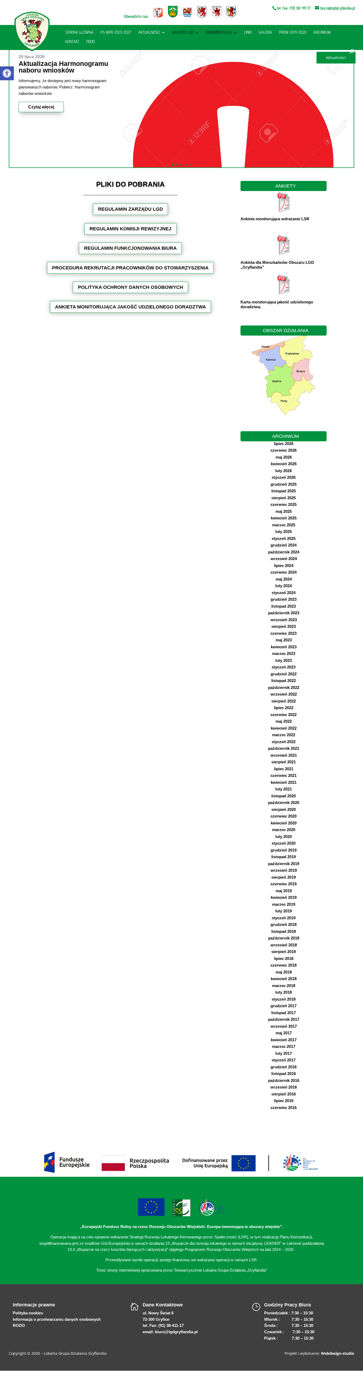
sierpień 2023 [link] (283, 626)
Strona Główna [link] (79, 33)
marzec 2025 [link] (283, 525)
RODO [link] (90, 42)
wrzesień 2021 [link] (284, 755)
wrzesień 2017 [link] (284, 1026)
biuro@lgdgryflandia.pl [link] (176, 1332)
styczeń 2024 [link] (284, 592)
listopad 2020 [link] (283, 796)
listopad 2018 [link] (283, 931)
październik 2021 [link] (283, 748)
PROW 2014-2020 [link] (292, 33)
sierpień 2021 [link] (283, 762)
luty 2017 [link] (283, 1053)
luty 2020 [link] (283, 836)
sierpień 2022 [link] (283, 701)
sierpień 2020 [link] (283, 809)
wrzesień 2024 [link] (284, 558)
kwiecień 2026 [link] (284, 464)
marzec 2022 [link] (283, 735)
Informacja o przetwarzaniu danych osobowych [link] (57, 1319)
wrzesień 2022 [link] (284, 694)
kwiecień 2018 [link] (284, 978)
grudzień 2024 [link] (284, 545)
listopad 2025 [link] (283, 491)
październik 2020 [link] (283, 802)
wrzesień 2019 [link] (284, 870)
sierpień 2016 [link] (283, 1094)
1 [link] (172, 165)
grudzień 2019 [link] (284, 850)
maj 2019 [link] (284, 890)
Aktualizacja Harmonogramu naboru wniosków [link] (63, 67)
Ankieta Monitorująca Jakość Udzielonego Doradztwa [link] (130, 307)
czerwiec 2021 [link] (284, 775)
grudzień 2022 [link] (284, 674)
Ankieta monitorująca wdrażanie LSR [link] (274, 219)
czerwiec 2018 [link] (284, 965)
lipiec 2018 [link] (283, 958)
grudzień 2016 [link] (284, 1067)
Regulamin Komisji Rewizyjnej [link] (130, 228)
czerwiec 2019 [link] (284, 884)
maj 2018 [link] (284, 972)
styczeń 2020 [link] (284, 843)
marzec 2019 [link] (283, 904)
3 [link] (181, 165)
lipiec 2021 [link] (283, 769)
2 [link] (177, 165)
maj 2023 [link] (284, 640)
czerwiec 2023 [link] (284, 633)
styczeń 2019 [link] (284, 918)
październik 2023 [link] (283, 613)
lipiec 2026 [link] (283, 443)
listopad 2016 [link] (283, 1073)
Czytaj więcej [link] (41, 107)
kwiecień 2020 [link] (284, 823)
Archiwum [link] (322, 33)
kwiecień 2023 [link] (284, 647)
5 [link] (191, 165)
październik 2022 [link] (283, 687)
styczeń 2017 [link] (284, 1060)
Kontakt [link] (72, 42)
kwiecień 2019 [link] (284, 897)
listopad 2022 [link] (283, 680)
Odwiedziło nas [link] (136, 16)
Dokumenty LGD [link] (219, 33)
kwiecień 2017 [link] (284, 1040)
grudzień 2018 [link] (284, 924)
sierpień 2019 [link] (283, 877)
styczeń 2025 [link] (284, 538)
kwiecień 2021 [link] (284, 782)
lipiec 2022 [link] (283, 707)
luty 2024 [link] (283, 585)
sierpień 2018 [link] (283, 951)
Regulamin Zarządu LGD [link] (130, 209)
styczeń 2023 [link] (284, 667)
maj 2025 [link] (284, 511)
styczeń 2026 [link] (284, 477)
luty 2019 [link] (283, 911)
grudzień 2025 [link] (284, 484)
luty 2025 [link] (283, 531)
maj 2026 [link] (284, 457)
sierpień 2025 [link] (283, 498)
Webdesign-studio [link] (337, 1353)
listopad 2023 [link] (283, 606)
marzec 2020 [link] (283, 829)
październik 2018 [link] (283, 938)
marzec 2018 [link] (283, 985)
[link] (7, 73)
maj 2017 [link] (284, 1033)
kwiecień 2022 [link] (284, 728)
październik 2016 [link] (283, 1080)
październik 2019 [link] (283, 863)
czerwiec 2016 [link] (284, 1107)
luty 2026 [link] (283, 470)
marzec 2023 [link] (283, 653)
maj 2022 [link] (284, 721)
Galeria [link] (265, 33)
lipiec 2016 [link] (283, 1100)
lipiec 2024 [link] (283, 565)
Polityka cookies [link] (28, 1313)
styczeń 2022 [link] (284, 741)
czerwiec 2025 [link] (284, 504)
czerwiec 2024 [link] (284, 572)
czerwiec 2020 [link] (284, 816)
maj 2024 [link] (284, 579)
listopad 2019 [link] (283, 856)
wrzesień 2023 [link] (284, 619)
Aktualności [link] (149, 33)
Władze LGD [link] (182, 33)
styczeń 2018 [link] (284, 999)
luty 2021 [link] (283, 789)
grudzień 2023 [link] (284, 599)
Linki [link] (248, 33)
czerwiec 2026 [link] (284, 450)
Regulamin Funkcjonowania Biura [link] (130, 248)
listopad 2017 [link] (283, 1012)
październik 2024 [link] (283, 552)
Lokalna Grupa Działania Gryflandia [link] (75, 1353)
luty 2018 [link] (283, 992)
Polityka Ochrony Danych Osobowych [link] (130, 287)
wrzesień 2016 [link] (284, 1087)
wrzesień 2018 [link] (284, 945)
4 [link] (186, 165)
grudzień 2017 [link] (284, 1006)
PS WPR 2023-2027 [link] (115, 33)
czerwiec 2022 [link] (284, 714)
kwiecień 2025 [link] (284, 518)
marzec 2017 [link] (283, 1046)
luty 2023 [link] (283, 660)
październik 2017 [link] (283, 1019)
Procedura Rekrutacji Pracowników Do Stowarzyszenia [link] (130, 267)
